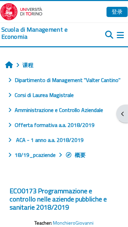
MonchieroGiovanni (73, 223)
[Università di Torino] (21, 11)
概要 (80, 155)
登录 (117, 11)
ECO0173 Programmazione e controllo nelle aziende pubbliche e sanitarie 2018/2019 (58, 198)
